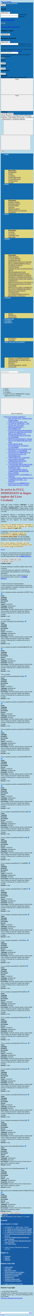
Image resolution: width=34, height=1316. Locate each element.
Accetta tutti (8, 561)
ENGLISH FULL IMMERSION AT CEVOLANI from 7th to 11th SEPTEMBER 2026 (19, 454)
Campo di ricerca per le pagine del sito (12, 370)
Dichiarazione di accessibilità (13, 1274)
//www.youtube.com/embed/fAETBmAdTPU (15, 1017)
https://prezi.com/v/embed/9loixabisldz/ (12, 1146)
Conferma (10, 114)
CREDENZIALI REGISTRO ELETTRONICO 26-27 (17, 462)
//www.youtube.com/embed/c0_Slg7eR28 (13, 966)
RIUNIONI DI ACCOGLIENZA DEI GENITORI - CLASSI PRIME (19, 450)
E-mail (21, 44)
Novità (7, 390)
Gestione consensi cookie (12, 1279)
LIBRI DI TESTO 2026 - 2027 (17, 422)
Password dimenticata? (7, 20)
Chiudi (3, 63)
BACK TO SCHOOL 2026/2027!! (15, 417)
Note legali (8, 1269)
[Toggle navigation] (16, 142)
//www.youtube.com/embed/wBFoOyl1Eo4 (14, 1094)
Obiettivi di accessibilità (12, 1275)
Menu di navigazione (17, 413)
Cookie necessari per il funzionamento (12, 583)
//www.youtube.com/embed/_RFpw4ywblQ (14, 914)
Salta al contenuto (6, 1)
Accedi (3, 5)
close (3, 151)
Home (6, 389)
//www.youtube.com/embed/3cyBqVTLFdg (14, 837)
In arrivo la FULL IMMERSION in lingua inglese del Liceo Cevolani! (19, 484)
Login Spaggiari (18, 51)
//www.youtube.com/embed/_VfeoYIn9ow (14, 940)
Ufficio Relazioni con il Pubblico (14, 1272)
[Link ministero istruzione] (9, 3)
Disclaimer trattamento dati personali (11, 1298)
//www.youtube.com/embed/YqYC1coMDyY (14, 889)
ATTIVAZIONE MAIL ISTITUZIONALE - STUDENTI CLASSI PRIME (18, 445)
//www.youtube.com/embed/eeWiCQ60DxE (14, 992)
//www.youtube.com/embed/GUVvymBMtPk (14, 863)
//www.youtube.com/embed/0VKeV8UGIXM (15, 812)
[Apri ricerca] (18, 127)
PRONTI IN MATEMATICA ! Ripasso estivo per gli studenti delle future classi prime (20, 440)
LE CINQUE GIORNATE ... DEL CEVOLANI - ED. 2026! (18, 424)
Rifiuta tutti (16, 559)
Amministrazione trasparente (13, 1281)
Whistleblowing (9, 1277)
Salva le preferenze (15, 1213)
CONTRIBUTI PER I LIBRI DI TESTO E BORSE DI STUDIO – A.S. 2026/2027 (20, 479)
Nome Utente (23, 14)
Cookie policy (9, 1267)
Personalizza (5, 559)
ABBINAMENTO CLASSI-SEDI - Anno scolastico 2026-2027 (19, 458)
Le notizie (7, 392)
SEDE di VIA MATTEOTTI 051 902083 (19, 1229)
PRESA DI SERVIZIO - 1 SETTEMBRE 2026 (16, 427)
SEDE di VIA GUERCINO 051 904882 (19, 1230)
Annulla (4, 114)
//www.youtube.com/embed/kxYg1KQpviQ (14, 1069)
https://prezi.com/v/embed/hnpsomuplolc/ (13, 1168)
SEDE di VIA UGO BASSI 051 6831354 (19, 1232)
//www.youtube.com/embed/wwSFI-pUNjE (14, 1120)
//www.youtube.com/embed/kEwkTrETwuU (14, 1043)
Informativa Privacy (10, 1270)
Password (21, 16)
